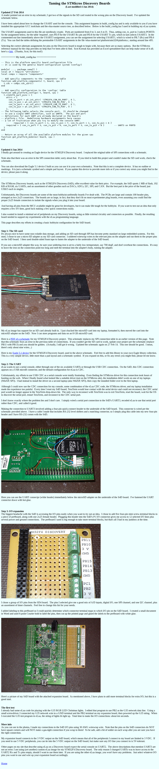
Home (4, 763)
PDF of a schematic (20, 339)
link (11, 51)
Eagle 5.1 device (21, 353)
